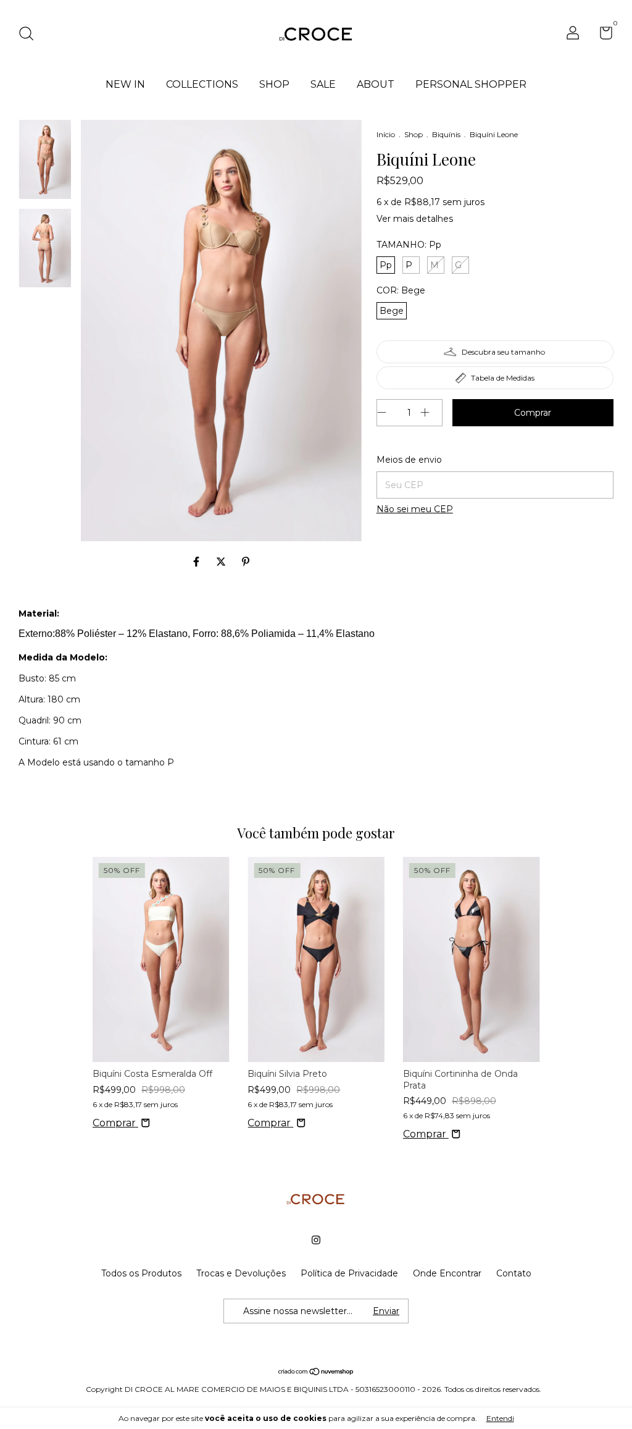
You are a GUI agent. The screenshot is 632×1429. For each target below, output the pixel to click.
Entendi (500, 1418)
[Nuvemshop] (316, 1372)
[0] (601, 35)
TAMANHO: (408, 244)
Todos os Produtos (141, 1273)
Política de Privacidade (349, 1273)
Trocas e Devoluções (241, 1273)
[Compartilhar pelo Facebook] (197, 562)
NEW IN (125, 84)
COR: (400, 290)
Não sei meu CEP (414, 509)
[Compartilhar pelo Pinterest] (246, 562)
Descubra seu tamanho (503, 351)
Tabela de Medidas (502, 377)
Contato (513, 1273)
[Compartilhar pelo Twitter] (222, 562)
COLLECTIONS (202, 84)
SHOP (274, 84)
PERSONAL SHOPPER (470, 84)
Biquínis (447, 134)
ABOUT (375, 84)
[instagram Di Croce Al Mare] (316, 1240)
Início (385, 134)
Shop (413, 134)
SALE (323, 84)
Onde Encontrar (447, 1273)
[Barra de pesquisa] (31, 35)
